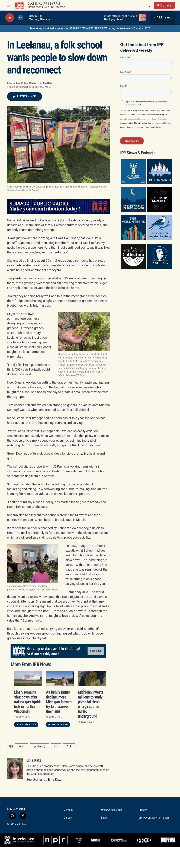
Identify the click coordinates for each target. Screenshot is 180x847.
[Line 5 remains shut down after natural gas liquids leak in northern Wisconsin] (28, 679)
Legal (104, 817)
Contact (68, 810)
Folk (69, 746)
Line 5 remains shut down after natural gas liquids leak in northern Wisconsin (27, 702)
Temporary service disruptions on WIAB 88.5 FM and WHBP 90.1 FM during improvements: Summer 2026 (90, 28)
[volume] (20, 18)
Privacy (143, 810)
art (55, 746)
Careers (68, 817)
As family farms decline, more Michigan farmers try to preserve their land (59, 702)
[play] (9, 18)
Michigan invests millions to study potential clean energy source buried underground (90, 704)
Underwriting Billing (112, 810)
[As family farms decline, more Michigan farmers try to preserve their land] (60, 679)
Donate (165, 5)
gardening (39, 746)
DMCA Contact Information (154, 817)
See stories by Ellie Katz (43, 779)
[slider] (25, 17)
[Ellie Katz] (15, 768)
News (21, 746)
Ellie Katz (47, 83)
